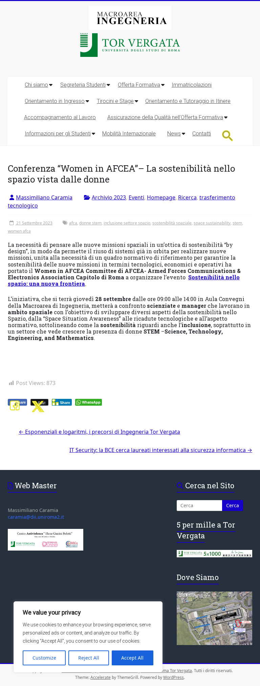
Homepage (161, 197)
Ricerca (187, 197)
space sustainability (212, 223)
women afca (19, 231)
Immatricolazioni (192, 85)
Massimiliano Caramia (44, 197)
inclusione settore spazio (127, 223)
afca (73, 223)
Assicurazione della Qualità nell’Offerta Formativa (165, 117)
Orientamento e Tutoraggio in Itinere (188, 101)
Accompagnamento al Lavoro (60, 117)
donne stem (90, 223)
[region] (88, 636)
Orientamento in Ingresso (55, 101)
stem (237, 223)
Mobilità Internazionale (129, 133)
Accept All (132, 658)
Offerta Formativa (139, 85)
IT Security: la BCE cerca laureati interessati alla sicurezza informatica (160, 450)
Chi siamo (36, 85)
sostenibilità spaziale (172, 223)
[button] (227, 136)
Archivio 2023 (109, 197)
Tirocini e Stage (115, 101)
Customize (44, 658)
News (174, 133)
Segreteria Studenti (83, 85)
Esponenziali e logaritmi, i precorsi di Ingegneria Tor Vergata (99, 431)
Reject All (88, 658)
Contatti (201, 133)
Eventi (136, 197)
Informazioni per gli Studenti (58, 133)
